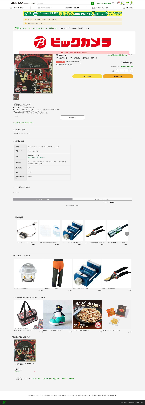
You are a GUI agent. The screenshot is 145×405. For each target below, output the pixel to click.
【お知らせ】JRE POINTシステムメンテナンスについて (42, 19)
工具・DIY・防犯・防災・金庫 (50, 379)
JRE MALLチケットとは (68, 395)
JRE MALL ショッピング (17, 28)
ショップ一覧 (39, 395)
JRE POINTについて (56, 395)
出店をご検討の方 (102, 395)
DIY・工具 (41, 28)
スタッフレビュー (102, 199)
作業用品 (64, 379)
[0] (117, 3)
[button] (127, 234)
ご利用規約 (77, 395)
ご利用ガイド (31, 395)
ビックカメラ (36, 379)
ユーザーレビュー (43, 199)
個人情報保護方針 (111, 395)
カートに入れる (87, 76)
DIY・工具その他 (51, 28)
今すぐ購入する (118, 76)
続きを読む (72, 117)
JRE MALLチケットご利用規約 (89, 395)
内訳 (132, 66)
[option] (33, 74)
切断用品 (71, 379)
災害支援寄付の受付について (35, 23)
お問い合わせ (47, 395)
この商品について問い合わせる (118, 55)
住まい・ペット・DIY (29, 28)
